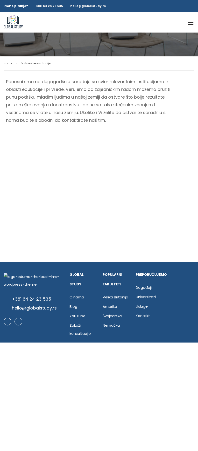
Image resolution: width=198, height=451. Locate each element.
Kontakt (143, 315)
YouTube (77, 315)
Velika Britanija (115, 297)
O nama (77, 297)
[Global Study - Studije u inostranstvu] (13, 24)
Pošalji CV (99, 411)
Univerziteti (146, 296)
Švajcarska (112, 315)
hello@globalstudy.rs (88, 6)
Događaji (144, 287)
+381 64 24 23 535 (49, 6)
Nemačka (111, 325)
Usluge (142, 306)
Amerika (110, 306)
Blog (73, 306)
